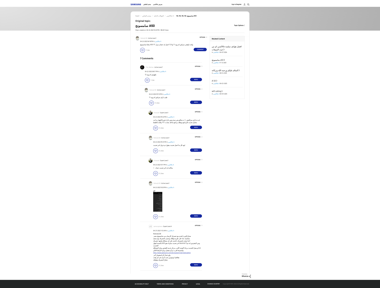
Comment (200, 49)
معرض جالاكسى (157, 4)
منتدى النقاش (147, 4)
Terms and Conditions (165, 284)
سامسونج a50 (218, 60)
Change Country (213, 284)
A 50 (214, 81)
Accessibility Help (142, 284)
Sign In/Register (237, 4)
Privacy (185, 284)
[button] (203, 37)
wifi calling (216, 91)
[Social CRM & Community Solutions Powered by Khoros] (246, 276)
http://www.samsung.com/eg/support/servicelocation (172, 253)
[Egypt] (136, 4)
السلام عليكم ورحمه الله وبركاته (225, 70)
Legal (198, 284)
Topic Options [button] (239, 25)
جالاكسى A (158, 41)
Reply (196, 79)
